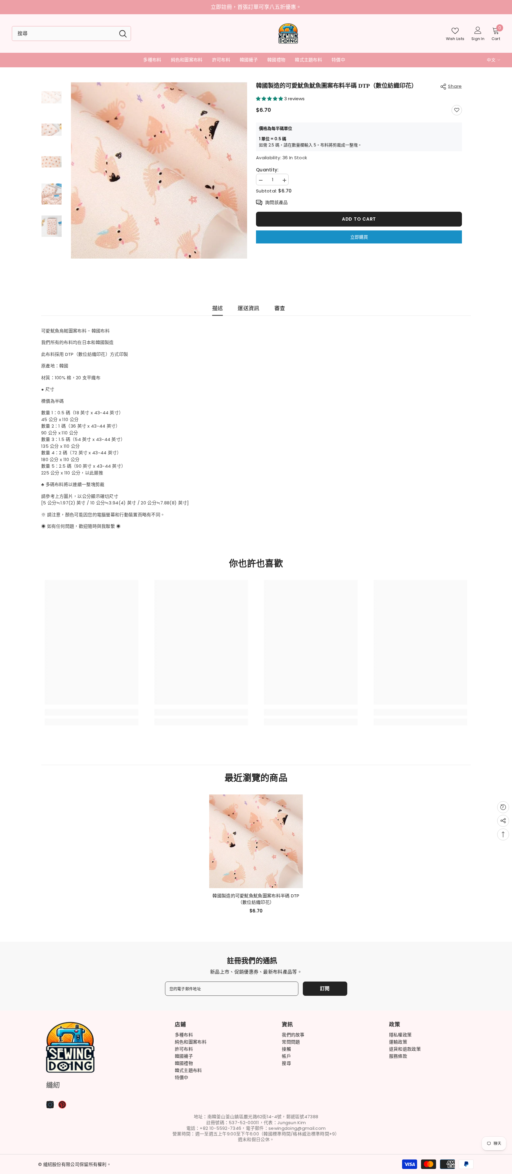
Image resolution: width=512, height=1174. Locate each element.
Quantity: (267, 170)
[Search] (71, 33)
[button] (270, 98)
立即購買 (359, 237)
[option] (159, 170)
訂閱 (325, 988)
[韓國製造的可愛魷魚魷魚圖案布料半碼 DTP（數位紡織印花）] (256, 841)
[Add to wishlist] (457, 110)
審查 (279, 308)
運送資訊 (248, 308)
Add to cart (359, 219)
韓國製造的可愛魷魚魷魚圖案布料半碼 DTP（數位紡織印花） (255, 899)
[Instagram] (50, 1104)
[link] (91, 712)
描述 (217, 308)
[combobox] (63, 33)
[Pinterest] (62, 1104)
